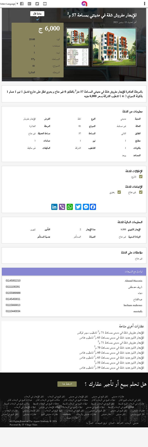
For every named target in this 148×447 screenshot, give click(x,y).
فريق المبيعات (101, 423)
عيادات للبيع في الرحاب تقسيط (121, 407)
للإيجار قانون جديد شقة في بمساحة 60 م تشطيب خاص (112, 352)
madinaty (67, 414)
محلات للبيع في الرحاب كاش (75, 400)
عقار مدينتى (106, 414)
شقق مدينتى (121, 414)
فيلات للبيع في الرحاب (72, 407)
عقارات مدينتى (138, 410)
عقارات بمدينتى (29, 414)
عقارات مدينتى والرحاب (86, 414)
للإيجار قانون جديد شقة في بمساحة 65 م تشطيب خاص (112, 337)
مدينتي (135, 423)
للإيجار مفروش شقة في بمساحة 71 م (121, 342)
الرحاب (128, 423)
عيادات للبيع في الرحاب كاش (19, 400)
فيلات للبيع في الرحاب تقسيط (74, 403)
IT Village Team (29, 424)
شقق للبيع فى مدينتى (118, 410)
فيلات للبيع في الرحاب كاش (103, 400)
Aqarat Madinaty (41, 421)
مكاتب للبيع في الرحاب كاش (48, 400)
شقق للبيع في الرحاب (56, 396)
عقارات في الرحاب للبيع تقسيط (131, 403)
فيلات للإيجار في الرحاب (24, 407)
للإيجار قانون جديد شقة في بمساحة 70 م (119, 347)
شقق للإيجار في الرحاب (34, 396)
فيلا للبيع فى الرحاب (53, 410)
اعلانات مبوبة (72, 417)
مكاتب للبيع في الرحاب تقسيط (16, 403)
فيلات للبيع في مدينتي (95, 407)
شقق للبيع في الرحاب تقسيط (102, 403)
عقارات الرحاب (11, 410)
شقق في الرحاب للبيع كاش (130, 400)
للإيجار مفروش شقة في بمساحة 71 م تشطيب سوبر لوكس (110, 332)
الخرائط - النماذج (116, 423)
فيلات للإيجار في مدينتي (49, 407)
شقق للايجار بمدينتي (31, 410)
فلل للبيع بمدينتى (137, 414)
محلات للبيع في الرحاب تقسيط (46, 403)
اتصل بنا (89, 423)
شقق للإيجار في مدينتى (78, 396)
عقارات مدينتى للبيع (49, 414)
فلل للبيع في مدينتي (97, 410)
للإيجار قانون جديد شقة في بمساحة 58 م (119, 362)
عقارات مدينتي (118, 396)
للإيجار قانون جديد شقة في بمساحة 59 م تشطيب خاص (112, 367)
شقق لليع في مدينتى (100, 396)
